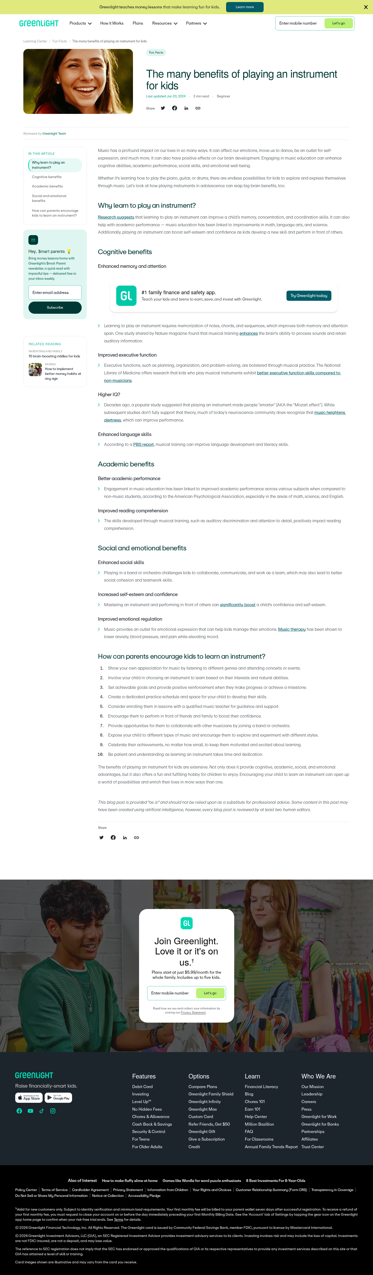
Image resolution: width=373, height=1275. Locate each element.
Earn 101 (252, 1109)
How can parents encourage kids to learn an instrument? (55, 213)
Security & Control (148, 1132)
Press (306, 1109)
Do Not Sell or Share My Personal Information (51, 1196)
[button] (366, 7)
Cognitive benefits (47, 177)
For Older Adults (147, 1147)
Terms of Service (54, 1190)
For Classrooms (259, 1139)
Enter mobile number (298, 23)
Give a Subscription (207, 1139)
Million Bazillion (259, 1124)
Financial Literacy (261, 1087)
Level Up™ (141, 1102)
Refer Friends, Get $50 (209, 1124)
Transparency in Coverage (332, 1190)
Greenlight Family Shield (211, 1094)
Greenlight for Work (319, 1117)
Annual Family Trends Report (271, 1147)
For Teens (141, 1139)
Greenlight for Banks (320, 1124)
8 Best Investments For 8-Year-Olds (275, 1181)
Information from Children (167, 1190)
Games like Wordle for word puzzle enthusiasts (202, 1181)
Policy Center (26, 1190)
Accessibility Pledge (144, 1196)
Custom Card (201, 1117)
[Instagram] (53, 1111)
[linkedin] (186, 108)
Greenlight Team (54, 133)
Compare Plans (203, 1087)
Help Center (256, 1117)
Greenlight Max (203, 1109)
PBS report (143, 444)
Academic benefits (47, 186)
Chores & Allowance (150, 1117)
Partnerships (313, 1132)
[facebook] (174, 108)
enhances (249, 333)
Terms (118, 1219)
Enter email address (50, 293)
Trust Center (312, 1147)
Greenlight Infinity (205, 1102)
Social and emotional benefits (49, 199)
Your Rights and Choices (212, 1190)
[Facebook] (19, 1111)
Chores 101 (255, 1102)
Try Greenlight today (309, 296)
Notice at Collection (108, 1196)
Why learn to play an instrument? (48, 165)
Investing (140, 1094)
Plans (138, 23)
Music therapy (292, 629)
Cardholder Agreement (90, 1190)
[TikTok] (42, 1111)
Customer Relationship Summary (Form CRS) (271, 1190)
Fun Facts (60, 41)
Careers (308, 1102)
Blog (249, 1094)
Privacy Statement (193, 1012)
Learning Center (35, 41)
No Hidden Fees (147, 1109)
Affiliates (309, 1139)
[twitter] (162, 108)
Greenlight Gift (202, 1132)
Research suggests (116, 217)
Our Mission (312, 1087)
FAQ (249, 1132)
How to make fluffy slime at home (130, 1181)
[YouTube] (31, 1111)
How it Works (112, 23)
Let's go (338, 23)
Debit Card (142, 1087)
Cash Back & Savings (152, 1124)
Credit (194, 1147)
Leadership (312, 1094)
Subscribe (55, 308)
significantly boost (238, 605)
